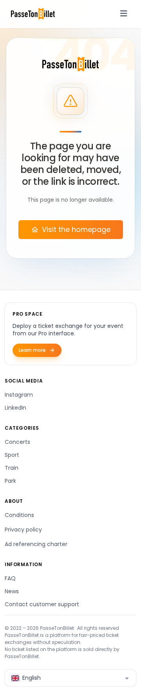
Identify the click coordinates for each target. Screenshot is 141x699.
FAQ (10, 578)
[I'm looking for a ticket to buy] (70, 64)
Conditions (19, 515)
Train (11, 468)
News (12, 591)
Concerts (17, 442)
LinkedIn (15, 408)
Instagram (19, 395)
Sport (12, 455)
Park (10, 481)
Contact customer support (42, 604)
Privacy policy (23, 529)
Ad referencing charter (36, 544)
